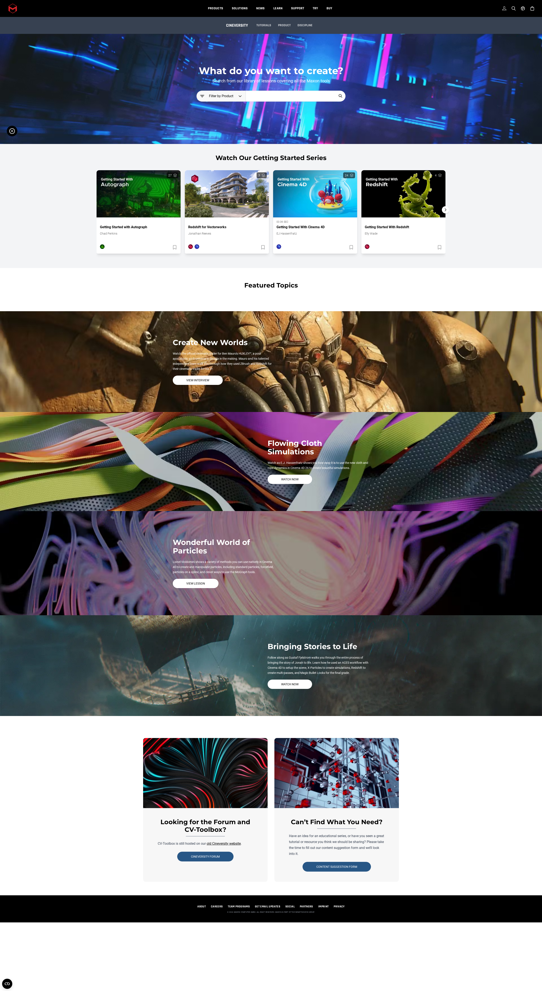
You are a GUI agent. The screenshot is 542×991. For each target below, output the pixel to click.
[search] (340, 95)
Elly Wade (371, 233)
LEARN (278, 8)
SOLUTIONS (240, 8)
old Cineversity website (224, 844)
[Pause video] (12, 131)
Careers (217, 906)
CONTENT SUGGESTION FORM (336, 866)
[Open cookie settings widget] (7, 984)
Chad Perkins (108, 233)
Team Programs (239, 906)
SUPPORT (297, 8)
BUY (329, 8)
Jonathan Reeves (199, 233)
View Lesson (195, 583)
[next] (445, 209)
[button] (445, 217)
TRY (315, 8)
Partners (306, 906)
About (201, 906)
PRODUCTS (215, 8)
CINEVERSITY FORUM (205, 856)
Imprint (323, 906)
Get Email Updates (267, 906)
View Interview (197, 380)
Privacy (339, 906)
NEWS (260, 8)
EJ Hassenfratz (287, 233)
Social (290, 906)
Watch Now (290, 479)
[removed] (174, 247)
